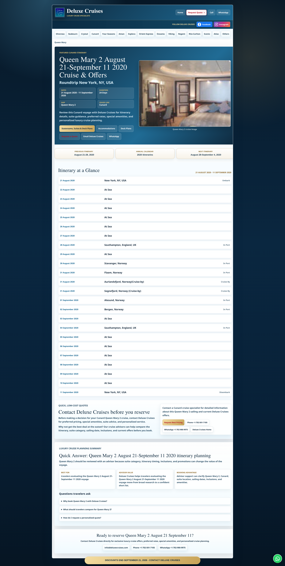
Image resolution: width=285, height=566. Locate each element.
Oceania (161, 34)
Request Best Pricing (173, 422)
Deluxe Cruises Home (202, 429)
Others (226, 34)
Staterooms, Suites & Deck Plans (77, 128)
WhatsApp (223, 12)
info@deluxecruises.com (116, 547)
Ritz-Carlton (194, 34)
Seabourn (72, 34)
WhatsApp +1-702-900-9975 (176, 429)
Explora (131, 34)
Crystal (84, 34)
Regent (181, 34)
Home (180, 12)
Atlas (216, 34)
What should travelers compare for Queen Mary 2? (87, 509)
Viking (171, 34)
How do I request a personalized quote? (82, 517)
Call (211, 12)
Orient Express (146, 34)
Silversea (60, 34)
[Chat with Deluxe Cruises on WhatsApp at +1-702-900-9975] (277, 558)
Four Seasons (108, 34)
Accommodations (106, 128)
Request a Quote (70, 136)
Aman (121, 34)
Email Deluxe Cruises (93, 136)
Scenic (207, 34)
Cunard (95, 34)
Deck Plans (126, 128)
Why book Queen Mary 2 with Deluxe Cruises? (85, 501)
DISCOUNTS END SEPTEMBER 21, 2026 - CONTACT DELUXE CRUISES (142, 560)
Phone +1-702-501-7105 (197, 422)
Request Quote (195, 12)
